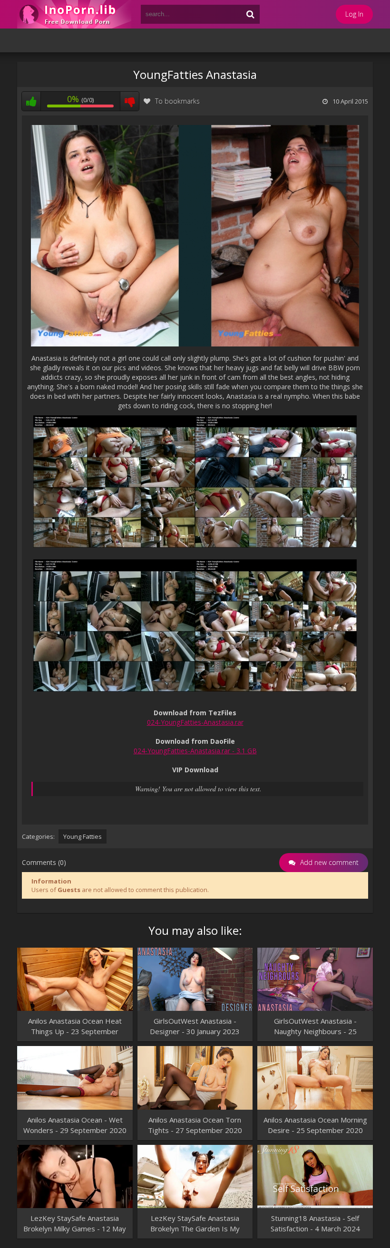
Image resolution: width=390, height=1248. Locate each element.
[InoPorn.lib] (74, 14)
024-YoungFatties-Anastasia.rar (195, 722)
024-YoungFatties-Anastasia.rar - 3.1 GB (195, 750)
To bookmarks (177, 101)
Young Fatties (82, 836)
